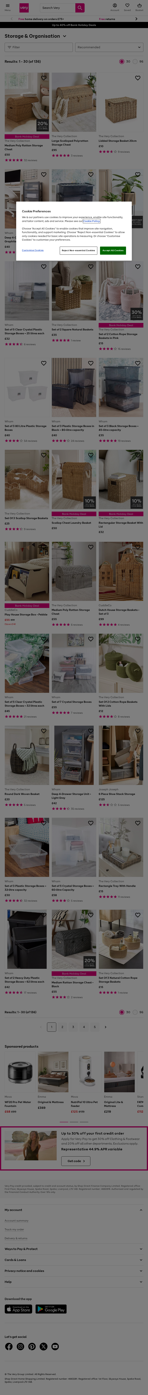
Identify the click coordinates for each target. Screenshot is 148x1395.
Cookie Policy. (91, 221)
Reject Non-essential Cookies (78, 250)
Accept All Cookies (113, 250)
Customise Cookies (33, 250)
